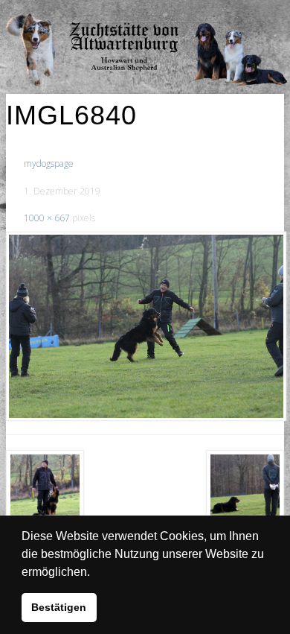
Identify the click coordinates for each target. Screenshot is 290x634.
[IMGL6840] (145, 326)
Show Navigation (234, 15)
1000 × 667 (47, 218)
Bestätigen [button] (58, 607)
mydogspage (49, 163)
